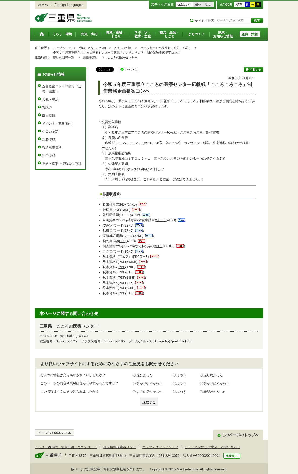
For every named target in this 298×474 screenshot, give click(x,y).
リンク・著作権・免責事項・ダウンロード (66, 447)
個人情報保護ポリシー (119, 447)
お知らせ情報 (123, 48)
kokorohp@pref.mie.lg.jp (173, 341)
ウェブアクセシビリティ (160, 447)
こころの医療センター (122, 57)
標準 (239, 4)
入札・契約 (50, 99)
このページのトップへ (240, 435)
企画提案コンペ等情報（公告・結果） (166, 48)
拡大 (208, 4)
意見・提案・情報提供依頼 (61, 163)
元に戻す (184, 4)
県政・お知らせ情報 (92, 48)
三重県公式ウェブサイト (63, 17)
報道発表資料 (52, 147)
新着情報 (48, 139)
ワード (125, 215)
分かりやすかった (149, 383)
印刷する (253, 69)
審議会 (47, 107)
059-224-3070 (169, 455)
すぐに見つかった (149, 392)
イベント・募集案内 (56, 123)
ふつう (181, 375)
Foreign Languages (68, 5)
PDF (123, 204)
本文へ (43, 5)
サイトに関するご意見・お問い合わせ (212, 447)
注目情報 (48, 156)
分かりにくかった (216, 383)
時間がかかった (214, 392)
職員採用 (48, 115)
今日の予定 (50, 131)
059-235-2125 (66, 341)
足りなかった (213, 375)
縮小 (198, 4)
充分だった (144, 375)
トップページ (62, 48)
